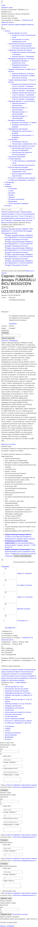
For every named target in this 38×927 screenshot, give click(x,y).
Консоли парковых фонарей (18, 167)
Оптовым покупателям (16, 199)
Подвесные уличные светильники (20, 50)
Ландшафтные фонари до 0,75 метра (21, 58)
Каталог (7, 31)
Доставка (11, 193)
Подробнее (13, 323)
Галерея (7, 184)
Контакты (8, 205)
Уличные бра (12, 139)
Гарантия (11, 197)
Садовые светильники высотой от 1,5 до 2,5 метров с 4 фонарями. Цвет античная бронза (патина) (18, 220)
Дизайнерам (12, 201)
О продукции (9, 182)
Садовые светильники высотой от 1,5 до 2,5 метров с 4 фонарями (18, 216)
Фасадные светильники (16, 120)
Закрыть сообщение (7, 926)
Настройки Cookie (13, 676)
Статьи (10, 191)
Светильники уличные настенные (20, 44)
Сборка (11, 195)
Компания (8, 186)
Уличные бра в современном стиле (24, 144)
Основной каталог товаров (16, 212)
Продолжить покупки (20, 914)
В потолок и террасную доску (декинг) (22, 178)
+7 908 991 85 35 (27, 20)
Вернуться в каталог (8, 444)
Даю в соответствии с (18, 786)
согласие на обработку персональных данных (21, 785)
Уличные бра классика (20, 142)
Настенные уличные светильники (23, 48)
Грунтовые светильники (16, 156)
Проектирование (11, 735)
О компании (12, 188)
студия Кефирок (21, 682)
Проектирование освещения (18, 203)
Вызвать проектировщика (22, 556)
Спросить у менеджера (9, 340)
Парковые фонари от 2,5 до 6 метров (21, 101)
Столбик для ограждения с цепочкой (21, 180)
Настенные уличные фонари (22, 46)
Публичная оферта (13, 672)
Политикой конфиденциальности (24, 787)
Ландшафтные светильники (18, 129)
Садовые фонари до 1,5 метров (23, 73)
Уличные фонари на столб (17, 33)
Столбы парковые (14, 159)
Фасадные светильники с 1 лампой (24, 122)
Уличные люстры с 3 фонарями (23, 56)
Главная (4, 212)
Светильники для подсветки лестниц (21, 146)
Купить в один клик (8, 338)
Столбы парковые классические (23, 165)
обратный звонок (7, 22)
